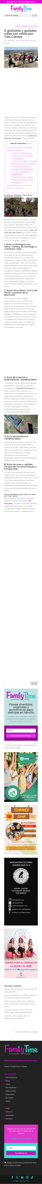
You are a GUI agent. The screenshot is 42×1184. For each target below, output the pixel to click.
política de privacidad (12, 748)
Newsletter (10, 1115)
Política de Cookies (29, 1061)
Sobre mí (9, 1112)
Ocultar (29, 143)
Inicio (8, 1108)
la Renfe (19, 284)
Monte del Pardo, (30, 311)
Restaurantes (11, 1091)
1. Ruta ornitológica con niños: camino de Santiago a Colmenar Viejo (22, 155)
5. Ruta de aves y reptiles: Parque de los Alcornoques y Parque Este (22, 179)
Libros (8, 1084)
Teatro (8, 1101)
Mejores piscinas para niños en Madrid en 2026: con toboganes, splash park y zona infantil (19, 1003)
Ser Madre (9, 1098)
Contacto (9, 1119)
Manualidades (11, 1088)
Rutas (8, 1081)
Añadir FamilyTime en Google (26, 26)
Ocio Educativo (11, 1077)
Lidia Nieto (11, 41)
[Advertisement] (21, 94)
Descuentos (10, 1094)
